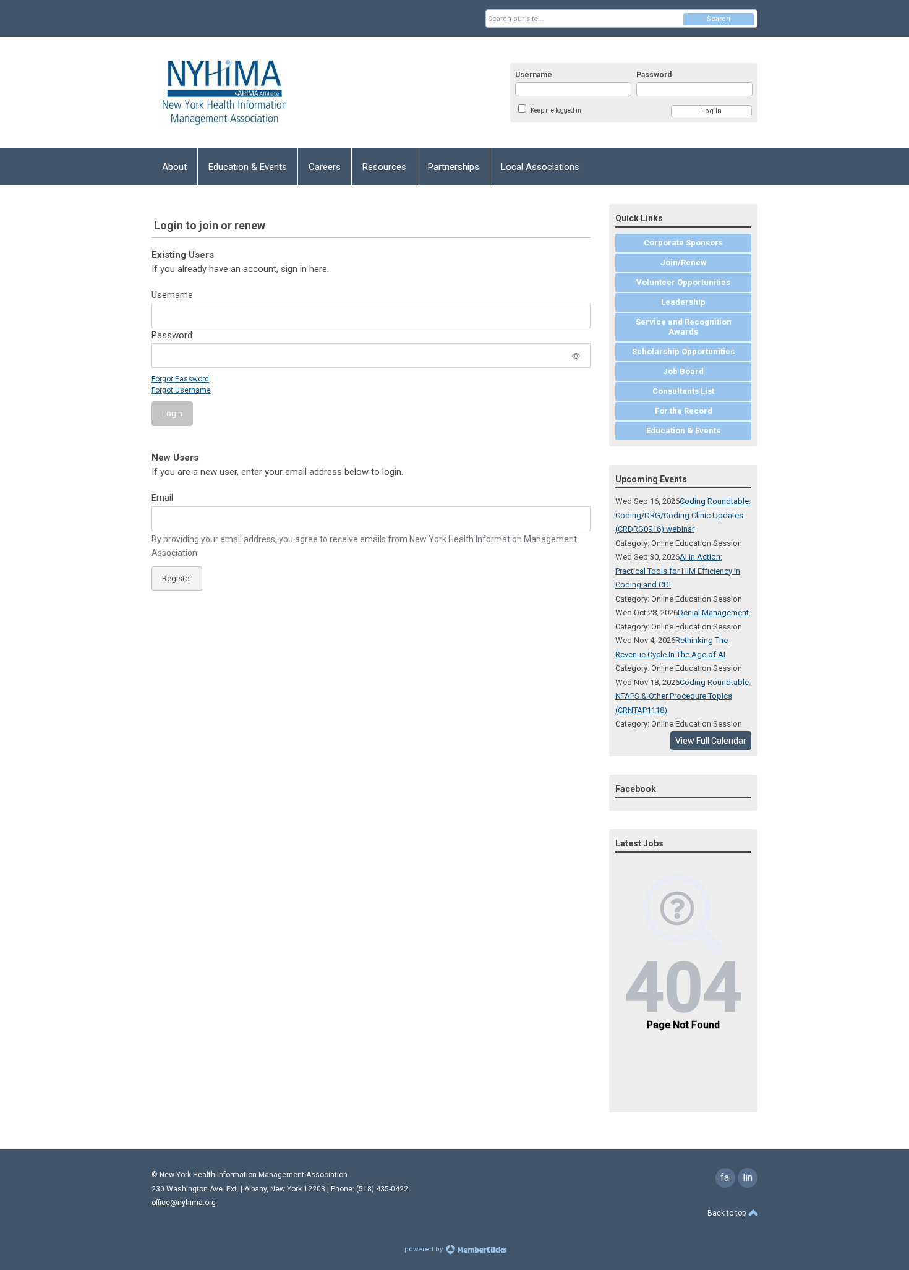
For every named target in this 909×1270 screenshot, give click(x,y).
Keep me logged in (556, 110)
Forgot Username (181, 390)
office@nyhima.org (184, 1202)
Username (533, 74)
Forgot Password (180, 379)
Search (718, 19)
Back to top (727, 1213)
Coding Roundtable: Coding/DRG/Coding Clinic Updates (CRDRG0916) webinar (683, 515)
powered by (424, 1249)
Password (654, 74)
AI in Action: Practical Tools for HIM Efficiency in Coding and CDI (677, 570)
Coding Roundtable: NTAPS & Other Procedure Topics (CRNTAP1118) (683, 696)
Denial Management (713, 612)
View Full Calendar (710, 741)
